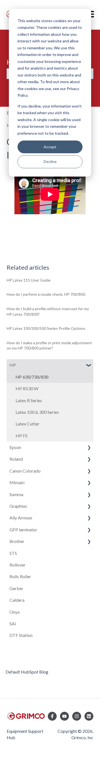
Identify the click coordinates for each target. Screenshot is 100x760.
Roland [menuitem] (16, 458)
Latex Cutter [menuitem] (27, 423)
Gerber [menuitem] (16, 588)
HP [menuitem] (12, 365)
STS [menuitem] (13, 553)
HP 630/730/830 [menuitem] (32, 376)
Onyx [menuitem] (14, 611)
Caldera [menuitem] (16, 600)
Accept (50, 146)
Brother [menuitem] (16, 541)
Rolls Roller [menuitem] (20, 576)
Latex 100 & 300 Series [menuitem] (37, 412)
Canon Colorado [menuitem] (25, 470)
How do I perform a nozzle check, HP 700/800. (46, 294)
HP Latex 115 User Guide (29, 280)
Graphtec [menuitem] (18, 506)
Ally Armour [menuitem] (20, 517)
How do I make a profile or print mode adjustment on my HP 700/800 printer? (49, 345)
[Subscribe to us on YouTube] (64, 716)
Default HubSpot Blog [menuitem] (27, 671)
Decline (50, 161)
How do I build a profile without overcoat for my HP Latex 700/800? (48, 311)
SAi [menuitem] (12, 623)
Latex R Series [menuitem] (29, 400)
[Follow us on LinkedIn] (88, 716)
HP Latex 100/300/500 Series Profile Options (46, 328)
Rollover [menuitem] (17, 564)
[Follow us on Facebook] (52, 716)
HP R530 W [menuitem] (27, 388)
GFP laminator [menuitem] (23, 529)
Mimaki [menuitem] (16, 482)
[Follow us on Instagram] (76, 716)
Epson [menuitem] (15, 447)
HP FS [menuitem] (22, 435)
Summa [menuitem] (16, 494)
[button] (88, 365)
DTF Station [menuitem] (20, 635)
